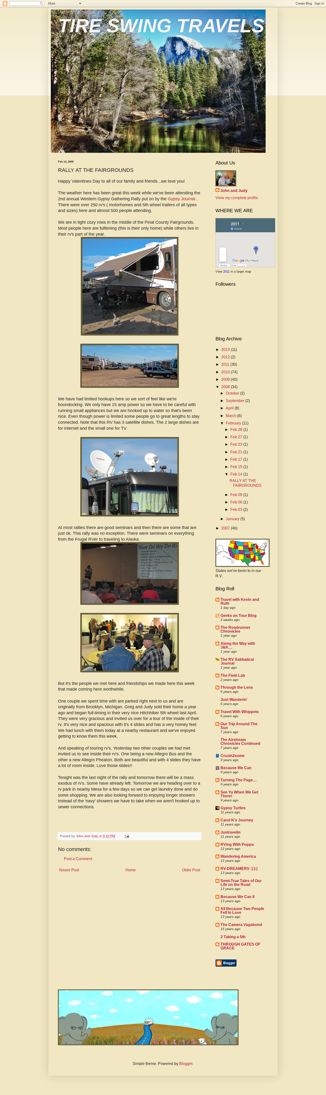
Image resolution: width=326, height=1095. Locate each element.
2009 (226, 379)
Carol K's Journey (237, 820)
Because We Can (236, 768)
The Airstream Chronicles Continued (240, 742)
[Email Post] (126, 836)
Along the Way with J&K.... (238, 645)
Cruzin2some (233, 756)
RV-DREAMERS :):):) (239, 869)
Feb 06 (236, 502)
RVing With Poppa (237, 844)
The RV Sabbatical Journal (237, 661)
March (231, 416)
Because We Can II (237, 897)
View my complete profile (237, 198)
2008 (226, 387)
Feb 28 (236, 430)
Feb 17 (236, 459)
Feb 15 (236, 467)
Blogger (185, 1064)
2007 (226, 528)
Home (131, 870)
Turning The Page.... (239, 780)
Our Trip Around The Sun (239, 726)
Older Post (191, 870)
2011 (227, 271)
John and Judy (233, 191)
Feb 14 (236, 474)
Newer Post (69, 870)
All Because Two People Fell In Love (242, 911)
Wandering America (238, 856)
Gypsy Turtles (233, 808)
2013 (226, 350)
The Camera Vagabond (241, 925)
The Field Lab (233, 675)
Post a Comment (78, 859)
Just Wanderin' (234, 700)
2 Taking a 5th (233, 937)
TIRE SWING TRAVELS (161, 25)
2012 (226, 357)
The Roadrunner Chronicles (235, 629)
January (233, 519)
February (234, 423)
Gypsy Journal (182, 198)
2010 (226, 372)
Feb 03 (236, 510)
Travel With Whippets (240, 712)
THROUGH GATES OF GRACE (240, 946)
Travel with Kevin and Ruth (240, 601)
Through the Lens (237, 687)
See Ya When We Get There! (239, 794)
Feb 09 (236, 495)
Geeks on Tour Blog (239, 616)
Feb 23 (236, 444)
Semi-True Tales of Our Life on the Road (241, 883)
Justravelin (231, 832)
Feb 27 (236, 437)
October (233, 393)
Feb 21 (236, 452)
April (230, 408)
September (235, 401)
